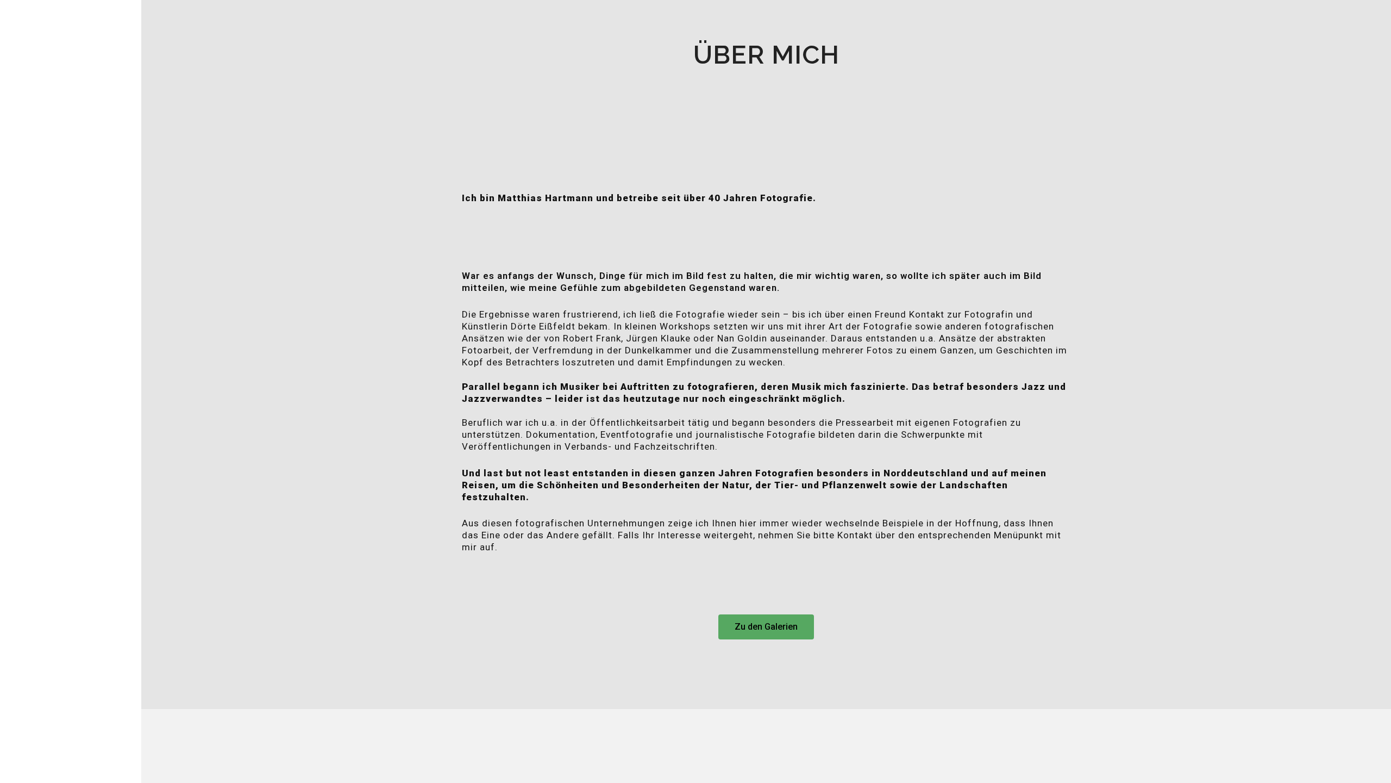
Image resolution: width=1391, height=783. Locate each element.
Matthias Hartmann (81, 362)
